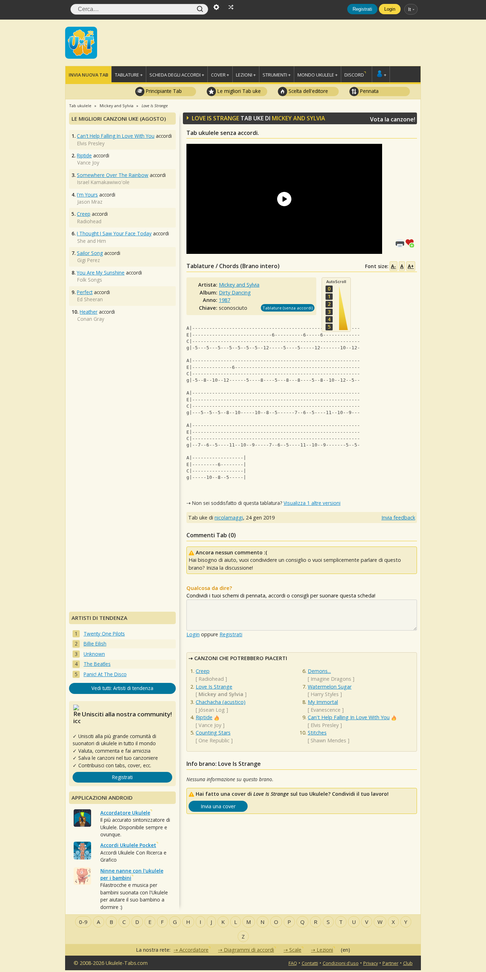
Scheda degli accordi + (176, 75)
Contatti (310, 963)
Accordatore (193, 949)
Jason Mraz (89, 201)
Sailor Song (90, 253)
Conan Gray (90, 318)
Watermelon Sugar (330, 686)
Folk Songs (89, 279)
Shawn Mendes (328, 740)
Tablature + (129, 75)
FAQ (293, 963)
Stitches (317, 732)
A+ (411, 266)
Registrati (362, 9)
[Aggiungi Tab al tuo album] (411, 242)
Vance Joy (210, 725)
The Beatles (97, 663)
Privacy (370, 963)
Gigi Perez (88, 260)
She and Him (91, 240)
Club (408, 963)
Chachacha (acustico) (220, 702)
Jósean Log (212, 709)
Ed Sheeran (90, 299)
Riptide (204, 717)
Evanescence (325, 709)
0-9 (83, 921)
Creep (203, 671)
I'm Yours (87, 194)
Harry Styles (325, 694)
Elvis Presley (325, 725)
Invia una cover (218, 806)
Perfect (85, 292)
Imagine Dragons (331, 678)
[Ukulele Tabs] (81, 42)
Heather (88, 311)
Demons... (319, 671)
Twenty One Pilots (104, 633)
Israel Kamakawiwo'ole (103, 182)
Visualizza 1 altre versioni (312, 503)
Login (389, 9)
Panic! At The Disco (105, 674)
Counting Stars (213, 732)
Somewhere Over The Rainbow (112, 175)
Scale (295, 949)
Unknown (94, 653)
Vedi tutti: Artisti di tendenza (122, 688)
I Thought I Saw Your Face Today (114, 233)
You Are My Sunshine (101, 272)
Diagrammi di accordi (249, 949)
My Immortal (323, 702)
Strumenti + (277, 75)
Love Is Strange (214, 686)
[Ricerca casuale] (231, 6)
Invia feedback (398, 517)
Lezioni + (246, 75)
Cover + (220, 75)
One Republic (214, 740)
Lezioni (325, 949)
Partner (390, 963)
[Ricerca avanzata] (216, 6)
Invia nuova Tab (88, 75)
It (409, 9)
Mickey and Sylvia (298, 118)
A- (393, 266)
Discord (354, 75)
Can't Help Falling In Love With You (349, 717)
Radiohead (211, 678)
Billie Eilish (95, 643)
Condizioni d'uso (341, 963)
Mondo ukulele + (317, 75)
